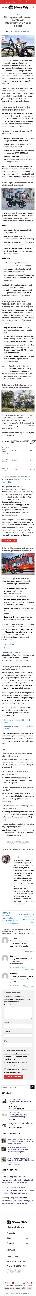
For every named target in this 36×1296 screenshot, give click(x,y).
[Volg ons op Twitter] (15, 1271)
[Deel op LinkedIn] (27, 842)
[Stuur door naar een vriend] (20, 842)
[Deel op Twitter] (16, 842)
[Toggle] (27, 1233)
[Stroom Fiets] (18, 7)
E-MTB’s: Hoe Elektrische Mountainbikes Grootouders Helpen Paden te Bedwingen (10, 918)
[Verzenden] (32, 1087)
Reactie (7, 1005)
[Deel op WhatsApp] (9, 842)
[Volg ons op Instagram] (12, 1271)
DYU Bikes (7, 1283)
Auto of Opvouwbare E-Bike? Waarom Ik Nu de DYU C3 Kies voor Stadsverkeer (21, 1160)
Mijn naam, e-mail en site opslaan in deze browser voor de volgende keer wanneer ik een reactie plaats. (16, 1055)
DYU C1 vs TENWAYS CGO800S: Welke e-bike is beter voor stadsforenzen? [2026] (19, 1150)
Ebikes (18, 14)
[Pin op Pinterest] (23, 842)
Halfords (7, 648)
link (32, 849)
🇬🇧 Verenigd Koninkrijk (17, 1285)
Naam (7, 1022)
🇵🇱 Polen (26, 1283)
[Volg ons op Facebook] (8, 1271)
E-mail (7, 1032)
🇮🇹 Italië (29, 1285)
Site (5, 1041)
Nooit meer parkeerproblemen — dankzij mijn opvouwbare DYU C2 (21, 1140)
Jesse (28, 31)
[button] (3, 7)
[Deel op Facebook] (12, 842)
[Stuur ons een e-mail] (19, 1271)
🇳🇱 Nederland (17, 1283)
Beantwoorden (29, 951)
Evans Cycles (9, 644)
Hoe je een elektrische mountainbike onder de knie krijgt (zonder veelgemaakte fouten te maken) (18, 1180)
